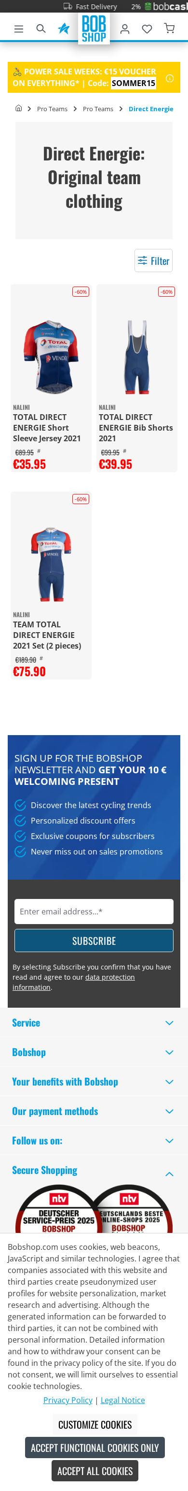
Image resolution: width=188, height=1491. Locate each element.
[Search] (41, 27)
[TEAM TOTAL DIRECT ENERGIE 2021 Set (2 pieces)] (51, 564)
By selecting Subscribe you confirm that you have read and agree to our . (92, 977)
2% (128, 6)
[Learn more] (170, 77)
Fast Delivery (87, 6)
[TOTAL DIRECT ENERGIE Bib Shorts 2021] (137, 357)
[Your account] (125, 27)
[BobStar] (63, 27)
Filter (160, 260)
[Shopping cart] (169, 27)
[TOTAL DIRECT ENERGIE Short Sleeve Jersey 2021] (51, 357)
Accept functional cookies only (95, 1447)
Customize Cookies (95, 1424)
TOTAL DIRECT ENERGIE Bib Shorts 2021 (136, 428)
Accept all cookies (95, 1470)
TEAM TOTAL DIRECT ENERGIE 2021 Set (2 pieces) (47, 635)
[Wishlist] (147, 27)
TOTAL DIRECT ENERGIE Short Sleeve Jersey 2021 (47, 428)
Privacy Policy (68, 1400)
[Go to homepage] (94, 27)
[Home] (18, 108)
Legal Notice (123, 1400)
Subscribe (94, 940)
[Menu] (19, 27)
